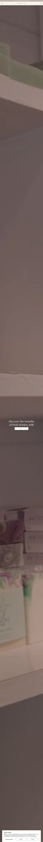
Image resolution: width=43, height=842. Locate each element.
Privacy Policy (34, 836)
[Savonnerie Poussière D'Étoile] (21, 3)
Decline (32, 839)
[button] (2, 3)
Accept (21, 839)
